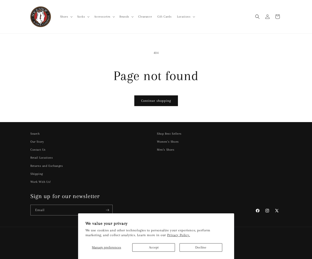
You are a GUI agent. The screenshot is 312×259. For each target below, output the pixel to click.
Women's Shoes (168, 141)
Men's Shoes (166, 149)
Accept (154, 247)
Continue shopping (156, 100)
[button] (65, 16)
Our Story (37, 141)
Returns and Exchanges (46, 165)
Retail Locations (41, 157)
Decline (200, 247)
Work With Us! (40, 181)
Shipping (36, 173)
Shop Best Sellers (169, 133)
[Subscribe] (107, 210)
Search (35, 133)
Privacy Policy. (178, 235)
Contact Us (38, 149)
